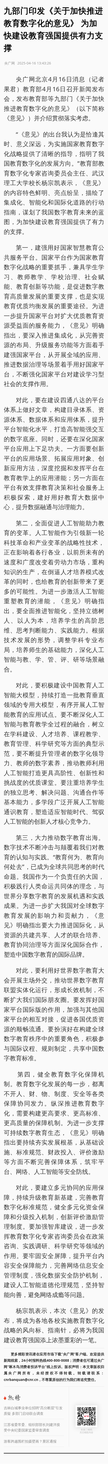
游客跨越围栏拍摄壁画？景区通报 (30, 1441)
